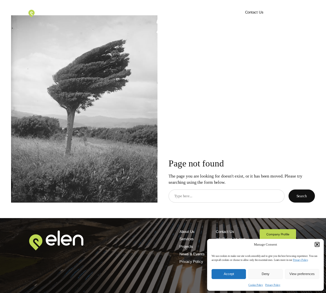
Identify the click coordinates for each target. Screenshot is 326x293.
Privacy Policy (300, 260)
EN (284, 12)
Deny (265, 274)
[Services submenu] (177, 13)
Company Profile (277, 234)
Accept (229, 274)
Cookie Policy (255, 285)
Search (302, 196)
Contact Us (254, 12)
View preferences (302, 274)
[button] (317, 244)
